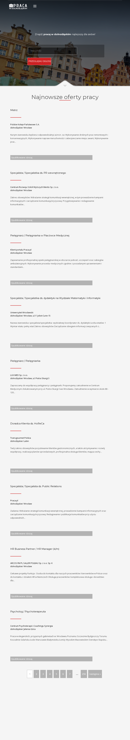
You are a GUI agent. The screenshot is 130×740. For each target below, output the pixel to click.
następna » (95, 673)
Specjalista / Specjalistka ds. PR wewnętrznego (38, 172)
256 (84, 673)
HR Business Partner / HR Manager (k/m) (34, 548)
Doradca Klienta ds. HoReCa (27, 423)
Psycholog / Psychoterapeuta (28, 611)
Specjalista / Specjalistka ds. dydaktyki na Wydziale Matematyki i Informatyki (55, 298)
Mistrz (13, 110)
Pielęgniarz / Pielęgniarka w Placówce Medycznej (39, 235)
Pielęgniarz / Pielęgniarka (25, 360)
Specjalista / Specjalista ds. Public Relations (36, 486)
